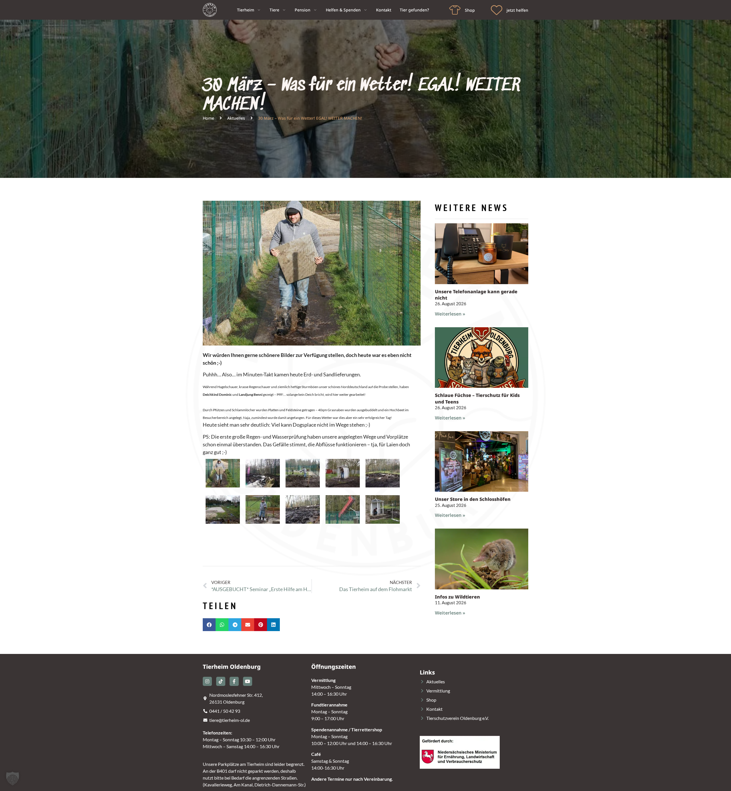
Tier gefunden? (414, 10)
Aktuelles (236, 118)
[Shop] (455, 10)
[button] (209, 624)
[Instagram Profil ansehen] (207, 681)
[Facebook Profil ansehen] (234, 681)
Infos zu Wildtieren (457, 597)
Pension (302, 10)
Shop (470, 10)
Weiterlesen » (450, 314)
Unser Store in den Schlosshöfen (473, 499)
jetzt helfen (517, 10)
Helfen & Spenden (343, 10)
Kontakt (383, 10)
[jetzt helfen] (496, 10)
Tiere (274, 10)
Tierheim (245, 10)
